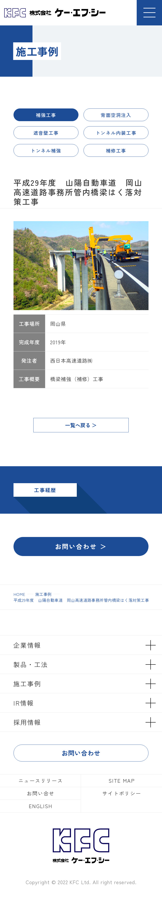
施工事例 (43, 594)
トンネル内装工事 (116, 132)
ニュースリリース (40, 780)
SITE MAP (122, 780)
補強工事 (46, 114)
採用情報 (27, 722)
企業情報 (27, 645)
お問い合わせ (76, 546)
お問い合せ (41, 793)
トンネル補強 (46, 150)
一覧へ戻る (77, 425)
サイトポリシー (121, 793)
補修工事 (116, 150)
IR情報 (23, 702)
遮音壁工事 (46, 132)
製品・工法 (30, 664)
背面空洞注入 (116, 114)
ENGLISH (41, 806)
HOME (19, 594)
